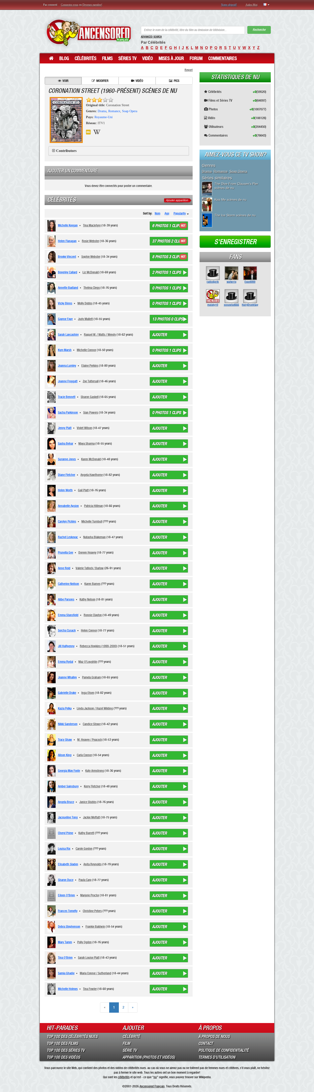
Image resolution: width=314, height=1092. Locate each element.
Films (107, 58)
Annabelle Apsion (68, 506)
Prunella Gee (65, 552)
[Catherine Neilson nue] (52, 584)
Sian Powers (90, 412)
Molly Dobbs (84, 303)
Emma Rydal (65, 661)
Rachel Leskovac (68, 537)
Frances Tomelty (67, 911)
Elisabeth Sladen (68, 864)
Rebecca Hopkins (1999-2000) (98, 646)
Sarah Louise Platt (89, 957)
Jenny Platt (64, 428)
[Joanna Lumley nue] (52, 366)
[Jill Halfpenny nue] (52, 646)
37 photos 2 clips (167, 241)
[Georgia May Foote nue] (52, 771)
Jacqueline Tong (68, 817)
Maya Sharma (86, 443)
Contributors (66, 151)
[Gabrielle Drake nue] (52, 693)
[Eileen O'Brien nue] (52, 895)
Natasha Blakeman (94, 537)
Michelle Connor (86, 350)
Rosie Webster (90, 241)
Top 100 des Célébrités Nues (72, 1036)
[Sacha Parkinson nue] (52, 412)
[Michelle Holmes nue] (52, 989)
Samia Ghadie (66, 973)
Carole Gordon (84, 848)
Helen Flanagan (67, 241)
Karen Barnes (92, 584)
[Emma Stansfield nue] (52, 615)
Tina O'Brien (65, 957)
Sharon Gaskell (90, 397)
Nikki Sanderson (67, 724)
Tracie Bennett (66, 397)
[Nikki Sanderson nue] (52, 724)
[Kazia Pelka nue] (52, 708)
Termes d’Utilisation (216, 1057)
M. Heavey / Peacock (89, 739)
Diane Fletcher (66, 475)
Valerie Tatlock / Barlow (90, 568)
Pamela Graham (91, 677)
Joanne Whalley (67, 677)
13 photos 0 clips (167, 319)
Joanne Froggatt (67, 381)
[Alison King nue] (52, 755)
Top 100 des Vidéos (63, 1057)
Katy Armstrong (94, 770)
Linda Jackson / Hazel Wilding (95, 708)
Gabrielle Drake (67, 693)
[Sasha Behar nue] (52, 443)
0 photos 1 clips (166, 288)
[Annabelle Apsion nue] (52, 506)
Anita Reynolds (92, 864)
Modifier (102, 81)
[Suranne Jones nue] (52, 459)
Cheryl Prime (65, 833)
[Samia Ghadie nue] (52, 973)
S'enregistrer (235, 241)
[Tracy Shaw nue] (52, 740)
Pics (176, 81)
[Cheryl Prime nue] (52, 833)
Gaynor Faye (65, 319)
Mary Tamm (65, 942)
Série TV (130, 1050)
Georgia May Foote (69, 770)
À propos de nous (214, 1036)
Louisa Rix (64, 848)
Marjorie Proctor (89, 895)
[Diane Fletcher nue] (52, 475)
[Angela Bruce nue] (52, 802)
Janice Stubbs (88, 802)
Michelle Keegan (68, 225)
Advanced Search (151, 36)
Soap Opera (129, 111)
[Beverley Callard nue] (52, 272)
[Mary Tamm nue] (52, 942)
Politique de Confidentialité (223, 1050)
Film (126, 1043)
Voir (66, 81)
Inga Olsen (87, 693)
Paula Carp (85, 880)
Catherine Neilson (68, 584)
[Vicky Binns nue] (52, 303)
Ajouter (159, 334)
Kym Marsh (64, 350)
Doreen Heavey (87, 552)
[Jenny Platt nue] (52, 428)
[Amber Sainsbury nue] (52, 786)
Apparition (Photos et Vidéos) (149, 1057)
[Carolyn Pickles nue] (52, 521)
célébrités (124, 1077)
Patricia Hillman (93, 506)
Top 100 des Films (62, 1043)
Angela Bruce (66, 802)
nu (155, 1077)
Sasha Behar (65, 443)
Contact (205, 1043)
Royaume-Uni (103, 117)
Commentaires (222, 58)
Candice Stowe (92, 724)
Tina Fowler (90, 989)
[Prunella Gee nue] (52, 553)
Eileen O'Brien (66, 895)
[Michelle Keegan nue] (52, 226)
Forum (196, 58)
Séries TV (127, 58)
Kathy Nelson (87, 599)
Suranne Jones (67, 459)
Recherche (259, 30)
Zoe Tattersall (91, 381)
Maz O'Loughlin (87, 661)
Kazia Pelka (64, 708)
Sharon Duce (65, 880)
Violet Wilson (84, 428)
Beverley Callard (67, 272)
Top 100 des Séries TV (66, 1050)
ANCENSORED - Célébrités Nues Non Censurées (88, 32)
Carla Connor (84, 755)
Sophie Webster (90, 256)
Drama (102, 111)
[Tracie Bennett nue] (52, 397)
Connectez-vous (69, 4)
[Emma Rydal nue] (52, 662)
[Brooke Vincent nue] (52, 257)
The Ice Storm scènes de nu (235, 215)
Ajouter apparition (177, 200)
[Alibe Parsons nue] (52, 599)
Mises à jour (171, 58)
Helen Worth (65, 490)
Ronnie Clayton (93, 615)
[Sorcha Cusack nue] (52, 631)
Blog (64, 58)
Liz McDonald (91, 272)
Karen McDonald (91, 459)
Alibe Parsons (66, 599)
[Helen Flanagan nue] (52, 241)
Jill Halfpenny (66, 646)
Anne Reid (64, 568)
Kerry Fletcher (92, 786)
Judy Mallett (85, 319)
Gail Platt (83, 490)
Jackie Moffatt (91, 817)
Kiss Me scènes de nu (230, 199)
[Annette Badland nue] (52, 288)
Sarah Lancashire (68, 334)
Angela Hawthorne (91, 475)
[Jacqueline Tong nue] (52, 817)
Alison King (64, 755)
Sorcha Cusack (67, 630)
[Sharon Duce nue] (52, 880)
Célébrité (131, 1036)
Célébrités (85, 58)
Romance (114, 111)
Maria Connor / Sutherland (95, 973)
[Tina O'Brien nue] (52, 958)
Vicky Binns (65, 303)
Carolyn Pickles (67, 521)
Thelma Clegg (91, 287)
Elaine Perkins (89, 365)
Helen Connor (89, 630)
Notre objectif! (229, 4)
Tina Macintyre (92, 225)
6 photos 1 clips (166, 225)
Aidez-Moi (251, 4)
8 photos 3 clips (166, 256)
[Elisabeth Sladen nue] (52, 864)
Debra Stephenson (69, 926)
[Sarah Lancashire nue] (52, 334)
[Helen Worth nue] (52, 490)
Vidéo (147, 58)
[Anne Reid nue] (52, 568)
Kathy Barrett (86, 833)
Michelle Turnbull (91, 521)
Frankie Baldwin (95, 926)
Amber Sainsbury (68, 786)
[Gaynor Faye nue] (52, 319)
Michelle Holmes (68, 989)
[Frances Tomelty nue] (52, 911)
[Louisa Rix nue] (52, 849)
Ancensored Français (152, 1086)
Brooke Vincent (67, 256)
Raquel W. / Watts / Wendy (100, 334)
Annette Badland (68, 287)
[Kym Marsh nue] (52, 350)
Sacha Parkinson (68, 412)
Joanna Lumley (67, 365)
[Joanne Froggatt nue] (52, 381)
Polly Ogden (84, 942)
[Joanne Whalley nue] (52, 677)
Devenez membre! (92, 4)
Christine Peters (92, 911)
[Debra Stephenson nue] (52, 926)
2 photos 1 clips (166, 272)
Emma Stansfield (68, 615)
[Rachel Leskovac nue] (52, 537)
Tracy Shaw (65, 739)
